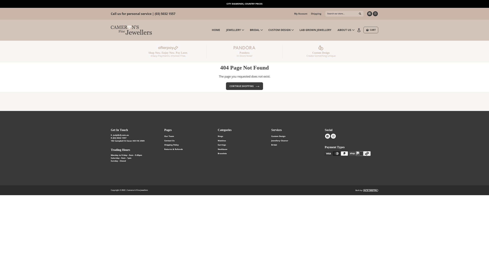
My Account (300, 13)
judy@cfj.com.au (121, 135)
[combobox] (344, 14)
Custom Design (278, 136)
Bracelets (222, 153)
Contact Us (169, 140)
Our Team (169, 136)
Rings (220, 136)
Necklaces (222, 149)
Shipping (316, 13)
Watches (222, 140)
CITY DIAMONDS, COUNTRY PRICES (244, 3)
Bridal (274, 144)
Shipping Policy (171, 144)
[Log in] (359, 30)
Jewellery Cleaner (279, 140)
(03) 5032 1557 (165, 14)
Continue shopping (242, 86)
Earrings (222, 144)
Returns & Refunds (173, 149)
